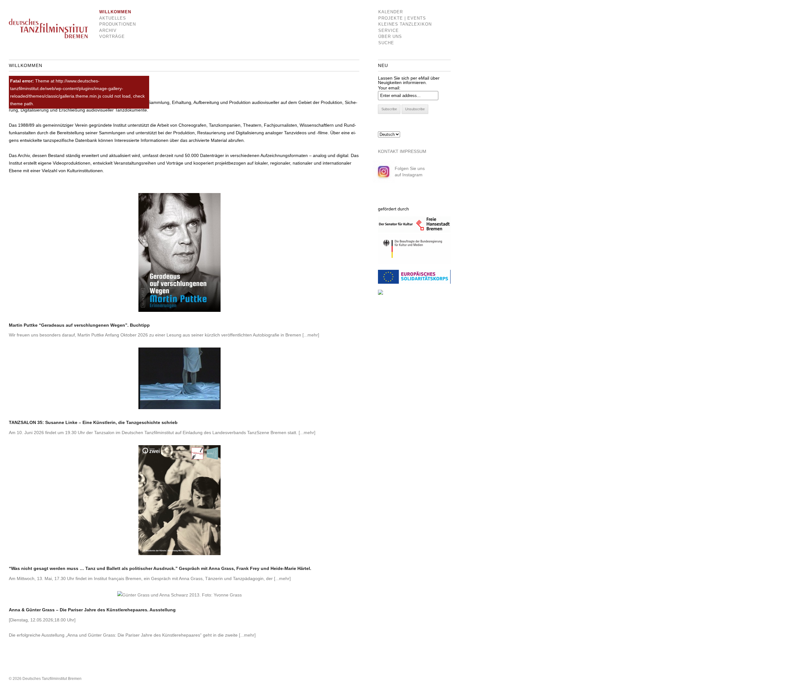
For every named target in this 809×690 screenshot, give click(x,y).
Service (388, 30)
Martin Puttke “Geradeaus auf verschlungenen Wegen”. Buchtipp (79, 325)
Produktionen (113, 24)
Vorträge (112, 36)
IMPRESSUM (413, 151)
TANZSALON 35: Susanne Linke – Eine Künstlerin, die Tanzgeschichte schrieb (93, 422)
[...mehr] (310, 334)
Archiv (108, 30)
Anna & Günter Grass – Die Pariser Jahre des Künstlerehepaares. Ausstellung (92, 609)
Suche (386, 42)
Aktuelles (112, 18)
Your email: (389, 87)
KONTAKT (388, 151)
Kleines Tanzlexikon (405, 24)
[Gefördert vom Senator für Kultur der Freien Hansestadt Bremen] (414, 230)
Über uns (390, 36)
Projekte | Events (402, 18)
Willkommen (113, 11)
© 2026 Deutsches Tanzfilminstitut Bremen (45, 678)
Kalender (390, 11)
